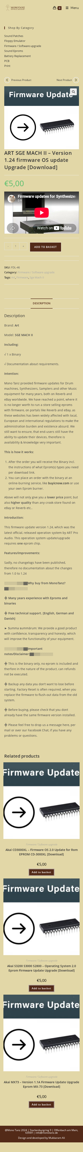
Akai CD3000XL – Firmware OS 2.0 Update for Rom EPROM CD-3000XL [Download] (42, 852)
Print (7, 66)
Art (13, 277)
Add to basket (45, 247)
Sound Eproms (13, 51)
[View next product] (76, 80)
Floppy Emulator (14, 41)
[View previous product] (7, 80)
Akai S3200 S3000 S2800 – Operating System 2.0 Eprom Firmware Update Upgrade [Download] (41, 968)
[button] (73, 91)
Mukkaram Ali (57, 1138)
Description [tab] (41, 303)
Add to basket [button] (41, 872)
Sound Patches (13, 36)
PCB (6, 61)
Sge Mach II (37, 277)
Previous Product (21, 80)
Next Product (64, 80)
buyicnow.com (58, 483)
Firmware (22, 277)
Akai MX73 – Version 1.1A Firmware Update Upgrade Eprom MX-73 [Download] (41, 1084)
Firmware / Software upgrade (22, 46)
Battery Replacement (17, 56)
